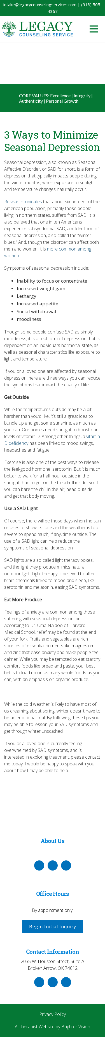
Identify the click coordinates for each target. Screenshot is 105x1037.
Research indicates (23, 202)
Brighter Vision (75, 1027)
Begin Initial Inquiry (52, 926)
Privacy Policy (52, 1014)
